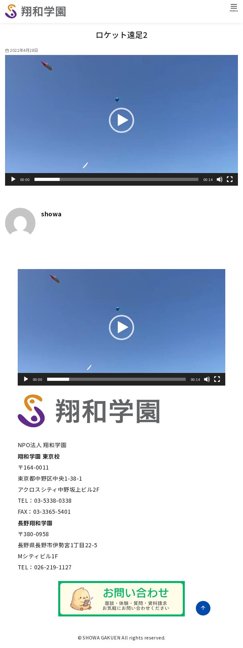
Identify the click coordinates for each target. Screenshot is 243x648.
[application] (121, 120)
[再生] (13, 179)
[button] (121, 120)
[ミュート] (219, 179)
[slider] (116, 179)
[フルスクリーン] (230, 179)
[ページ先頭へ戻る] (203, 608)
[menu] (234, 7)
